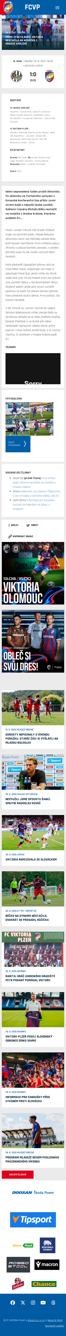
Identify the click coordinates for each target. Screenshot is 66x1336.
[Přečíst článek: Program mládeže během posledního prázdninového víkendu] (33, 1130)
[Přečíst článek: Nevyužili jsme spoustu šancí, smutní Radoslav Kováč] (33, 772)
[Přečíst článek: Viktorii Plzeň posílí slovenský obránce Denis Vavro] (33, 1009)
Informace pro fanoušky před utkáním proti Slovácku (28, 1099)
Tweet (34, 525)
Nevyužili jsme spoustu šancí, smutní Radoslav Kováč (28, 801)
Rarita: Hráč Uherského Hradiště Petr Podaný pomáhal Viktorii (30, 978)
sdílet (15, 525)
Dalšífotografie (14, 444)
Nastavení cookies (54, 1326)
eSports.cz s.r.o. (36, 1320)
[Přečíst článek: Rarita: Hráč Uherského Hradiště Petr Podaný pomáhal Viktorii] (33, 949)
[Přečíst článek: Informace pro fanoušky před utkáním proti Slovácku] (33, 1070)
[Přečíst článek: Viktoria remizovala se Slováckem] (33, 832)
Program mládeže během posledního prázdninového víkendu (32, 1159)
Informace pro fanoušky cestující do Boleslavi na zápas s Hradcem (34, 504)
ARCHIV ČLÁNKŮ (17, 1174)
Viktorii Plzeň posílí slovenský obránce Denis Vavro (29, 1038)
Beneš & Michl (55, 1320)
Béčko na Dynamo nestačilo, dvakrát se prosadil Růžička (27, 918)
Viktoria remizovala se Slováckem (31, 859)
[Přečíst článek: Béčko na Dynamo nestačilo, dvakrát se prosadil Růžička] (33, 888)
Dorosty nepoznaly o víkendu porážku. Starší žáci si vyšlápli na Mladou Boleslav (32, 738)
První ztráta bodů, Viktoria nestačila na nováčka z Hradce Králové (34, 482)
